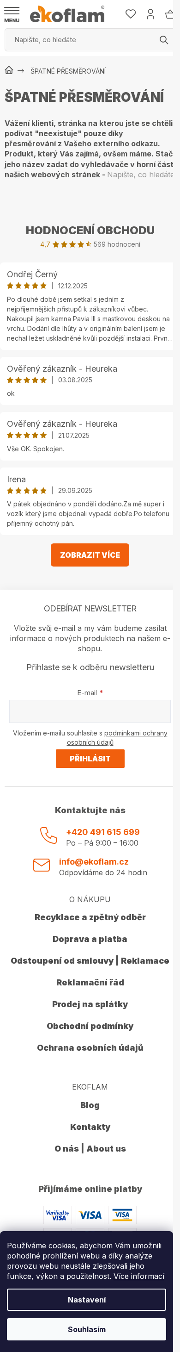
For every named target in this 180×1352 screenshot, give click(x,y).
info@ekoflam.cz (94, 861)
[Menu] (12, 15)
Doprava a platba (90, 939)
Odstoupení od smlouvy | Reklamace (90, 961)
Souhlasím (87, 1329)
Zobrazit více (90, 555)
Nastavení (87, 1299)
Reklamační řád (90, 982)
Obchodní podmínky (90, 1026)
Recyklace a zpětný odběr (90, 917)
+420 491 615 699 (103, 832)
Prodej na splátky (90, 1004)
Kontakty (90, 1127)
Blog (90, 1105)
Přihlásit (90, 758)
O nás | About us (90, 1148)
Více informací (139, 1276)
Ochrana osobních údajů (90, 1048)
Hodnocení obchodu (90, 230)
